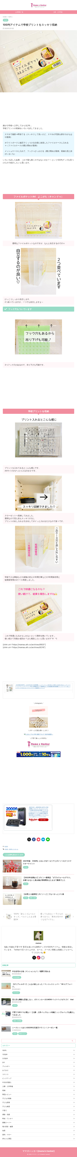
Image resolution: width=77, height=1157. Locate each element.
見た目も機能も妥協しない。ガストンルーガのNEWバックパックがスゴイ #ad (42, 999)
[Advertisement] (38, 108)
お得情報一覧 (19, 12)
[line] (48, 839)
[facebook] (34, 839)
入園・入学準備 (57, 12)
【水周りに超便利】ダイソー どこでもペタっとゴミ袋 (43, 894)
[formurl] (43, 958)
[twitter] (29, 839)
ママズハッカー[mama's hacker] (39, 1151)
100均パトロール (13, 849)
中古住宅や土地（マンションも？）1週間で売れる (31, 971)
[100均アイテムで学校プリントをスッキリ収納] (43, 839)
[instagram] (38, 958)
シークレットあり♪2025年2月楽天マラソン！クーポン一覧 (35, 1028)
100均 (6, 846)
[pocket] (38, 839)
